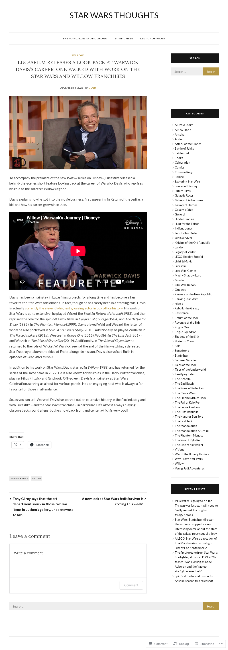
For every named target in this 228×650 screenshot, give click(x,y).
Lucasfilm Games (185, 270)
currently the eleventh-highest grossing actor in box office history (74, 308)
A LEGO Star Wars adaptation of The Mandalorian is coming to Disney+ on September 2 (196, 543)
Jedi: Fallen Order (186, 233)
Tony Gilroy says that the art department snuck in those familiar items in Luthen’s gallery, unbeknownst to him (43, 507)
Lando (179, 247)
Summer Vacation (186, 360)
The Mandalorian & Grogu (192, 431)
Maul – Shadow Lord (188, 275)
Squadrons (182, 350)
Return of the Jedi (186, 318)
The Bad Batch (184, 383)
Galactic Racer (184, 195)
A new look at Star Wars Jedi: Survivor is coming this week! (112, 501)
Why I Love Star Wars (189, 459)
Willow (78, 55)
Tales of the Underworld (190, 369)
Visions (179, 449)
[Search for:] (195, 71)
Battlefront (182, 153)
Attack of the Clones (188, 144)
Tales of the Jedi (185, 365)
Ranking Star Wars (186, 299)
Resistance (182, 313)
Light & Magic (183, 261)
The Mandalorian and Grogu (85, 38)
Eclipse (179, 177)
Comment (131, 585)
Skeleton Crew (184, 341)
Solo (178, 346)
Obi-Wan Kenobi (185, 285)
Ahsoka (180, 134)
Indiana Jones (184, 228)
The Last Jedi (183, 421)
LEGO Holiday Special (189, 256)
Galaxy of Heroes (186, 205)
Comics (179, 167)
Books (179, 158)
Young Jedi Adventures (190, 468)
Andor (179, 139)
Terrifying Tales (185, 374)
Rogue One (182, 327)
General (180, 214)
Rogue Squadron (185, 332)
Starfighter (124, 38)
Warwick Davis (19, 478)
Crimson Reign (184, 172)
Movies (179, 280)
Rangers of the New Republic (193, 294)
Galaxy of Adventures (189, 200)
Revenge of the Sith (187, 322)
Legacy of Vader (152, 38)
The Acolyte (183, 379)
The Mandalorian (186, 426)
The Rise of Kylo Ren (188, 440)
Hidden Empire (184, 219)
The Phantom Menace (189, 435)
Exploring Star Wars (187, 181)
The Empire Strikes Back (190, 398)
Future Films (183, 191)
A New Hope (183, 130)
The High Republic (186, 412)
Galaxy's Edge (184, 209)
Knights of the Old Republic (192, 242)
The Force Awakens (187, 407)
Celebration (182, 162)
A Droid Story (184, 125)
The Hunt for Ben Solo (189, 416)
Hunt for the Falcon (187, 223)
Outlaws (180, 289)
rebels (179, 303)
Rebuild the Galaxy (187, 308)
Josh (92, 87)
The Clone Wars (185, 393)
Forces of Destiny (186, 186)
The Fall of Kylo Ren (187, 402)
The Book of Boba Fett (189, 388)
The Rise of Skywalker (189, 445)
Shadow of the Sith (187, 336)
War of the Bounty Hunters (192, 454)
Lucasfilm (181, 266)
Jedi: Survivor (183, 238)
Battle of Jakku (184, 148)
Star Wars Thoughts (114, 15)
